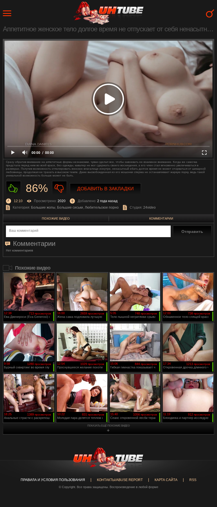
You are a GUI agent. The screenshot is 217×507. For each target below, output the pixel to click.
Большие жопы (43, 207)
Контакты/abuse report (120, 480)
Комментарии (161, 218)
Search (210, 13)
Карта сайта (166, 480)
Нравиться (13, 188)
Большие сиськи (70, 207)
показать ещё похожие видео (108, 425)
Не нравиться (59, 188)
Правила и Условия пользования (53, 480)
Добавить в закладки (105, 188)
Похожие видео (56, 218)
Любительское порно (102, 207)
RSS (192, 480)
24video (149, 207)
